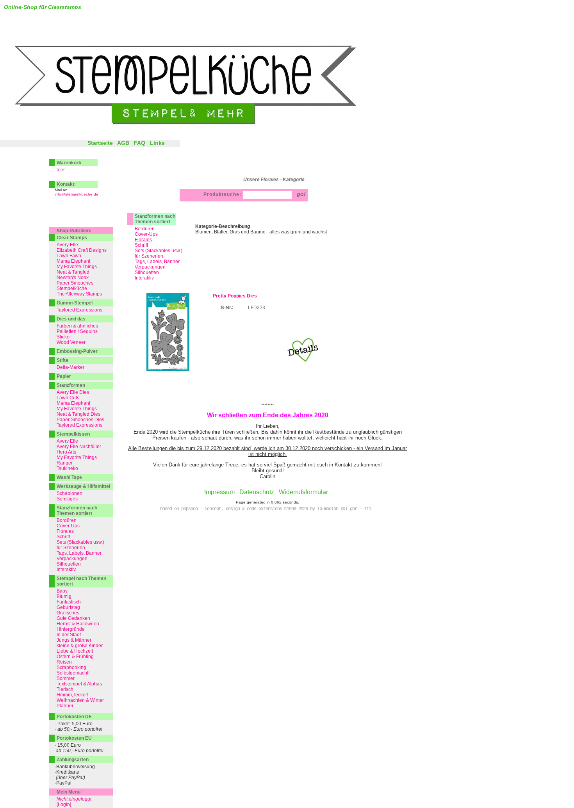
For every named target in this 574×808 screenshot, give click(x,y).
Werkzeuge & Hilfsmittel (83, 486)
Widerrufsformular (303, 492)
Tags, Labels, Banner (157, 261)
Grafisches (68, 613)
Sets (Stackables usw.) (158, 250)
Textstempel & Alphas (79, 684)
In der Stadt (69, 634)
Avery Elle (67, 244)
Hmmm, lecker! (72, 695)
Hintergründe (71, 629)
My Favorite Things (77, 266)
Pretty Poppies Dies (235, 296)
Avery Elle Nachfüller (79, 446)
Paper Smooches (75, 283)
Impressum (219, 492)
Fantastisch (69, 602)
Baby (62, 591)
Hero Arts (66, 452)
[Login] (64, 804)
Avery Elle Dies (73, 392)
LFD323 (256, 307)
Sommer (66, 678)
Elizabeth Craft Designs (82, 250)
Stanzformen (71, 385)
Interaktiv (144, 278)
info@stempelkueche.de (76, 194)
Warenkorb (69, 163)
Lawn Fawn (69, 255)
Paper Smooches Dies (80, 419)
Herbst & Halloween (78, 623)
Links (157, 143)
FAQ (139, 143)
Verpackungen (150, 267)
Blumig (64, 596)
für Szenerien (149, 256)
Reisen (64, 662)
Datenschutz (256, 492)
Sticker (64, 337)
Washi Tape (69, 477)
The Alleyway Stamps (79, 294)
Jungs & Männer (74, 640)
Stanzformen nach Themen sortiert (155, 219)
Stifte (62, 360)
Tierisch (65, 689)
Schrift (141, 245)
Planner (65, 705)
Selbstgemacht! (73, 673)
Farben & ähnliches (77, 326)
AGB (123, 143)
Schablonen (69, 493)
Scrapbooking (71, 667)
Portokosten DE (74, 716)
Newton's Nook (73, 277)
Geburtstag (68, 607)
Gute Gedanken (73, 618)
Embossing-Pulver (77, 351)
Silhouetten (147, 272)
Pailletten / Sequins (77, 331)
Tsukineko (67, 468)
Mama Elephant (73, 261)
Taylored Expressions (79, 310)
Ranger (65, 463)
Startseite (100, 143)
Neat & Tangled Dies (78, 414)
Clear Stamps (72, 237)
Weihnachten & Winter (80, 700)
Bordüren (145, 228)
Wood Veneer (71, 342)
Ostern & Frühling (75, 656)
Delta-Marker (70, 367)
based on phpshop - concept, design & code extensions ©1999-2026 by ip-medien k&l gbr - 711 (265, 509)
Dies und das (71, 319)
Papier (64, 376)
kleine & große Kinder (80, 645)
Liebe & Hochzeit (75, 651)
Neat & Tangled (73, 272)
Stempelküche (72, 288)
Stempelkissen (73, 434)
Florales (65, 531)
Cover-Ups (146, 234)
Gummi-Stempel (75, 303)
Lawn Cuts (68, 397)
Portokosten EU (74, 738)
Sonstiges (67, 499)
